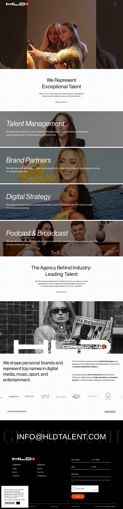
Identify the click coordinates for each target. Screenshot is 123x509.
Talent (40, 468)
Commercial (42, 476)
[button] (61, 327)
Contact (16, 476)
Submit (78, 496)
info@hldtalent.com (61, 436)
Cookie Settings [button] (10, 503)
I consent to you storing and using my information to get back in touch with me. (91, 481)
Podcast (40, 472)
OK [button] (18, 503)
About (15, 472)
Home (14, 468)
